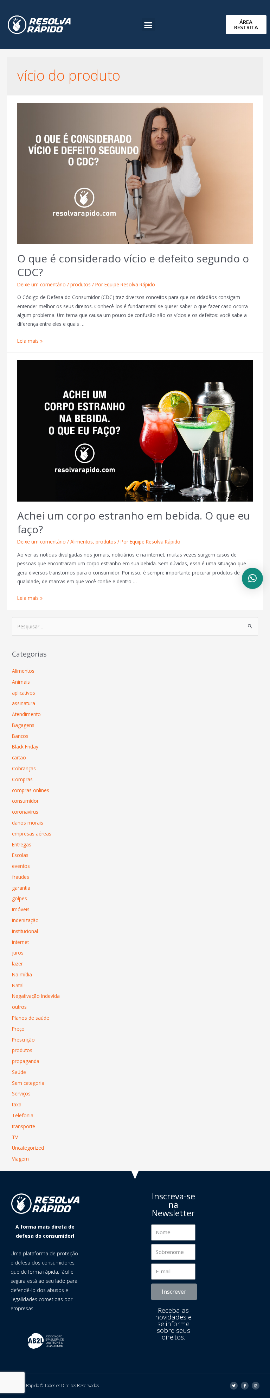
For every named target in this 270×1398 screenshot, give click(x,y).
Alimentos (81, 541)
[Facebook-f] (245, 1386)
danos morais (27, 822)
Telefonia (22, 1115)
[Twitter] (234, 1386)
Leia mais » (30, 340)
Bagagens (23, 725)
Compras (22, 779)
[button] (148, 24)
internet (20, 942)
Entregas (21, 844)
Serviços (21, 1093)
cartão (19, 757)
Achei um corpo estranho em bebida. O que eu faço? (133, 522)
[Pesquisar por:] (135, 626)
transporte (23, 1126)
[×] (252, 578)
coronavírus (25, 811)
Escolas (20, 855)
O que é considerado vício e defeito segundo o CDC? (133, 265)
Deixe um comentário (41, 284)
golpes (19, 898)
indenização (25, 920)
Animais (21, 681)
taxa (16, 1104)
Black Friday (25, 746)
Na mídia (22, 974)
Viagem (20, 1158)
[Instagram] (255, 1386)
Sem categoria (28, 1083)
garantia (21, 887)
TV (15, 1137)
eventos (21, 866)
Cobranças (24, 768)
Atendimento (26, 714)
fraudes (20, 877)
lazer (17, 963)
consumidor (25, 800)
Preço (18, 1028)
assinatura (23, 703)
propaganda (25, 1061)
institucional (25, 931)
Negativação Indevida (36, 996)
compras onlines (30, 790)
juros (18, 952)
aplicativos (23, 692)
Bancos (20, 736)
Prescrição (23, 1039)
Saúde (19, 1072)
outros (19, 1007)
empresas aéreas (31, 833)
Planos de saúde (30, 1017)
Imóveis (21, 909)
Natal (18, 985)
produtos (80, 284)
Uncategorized (28, 1147)
